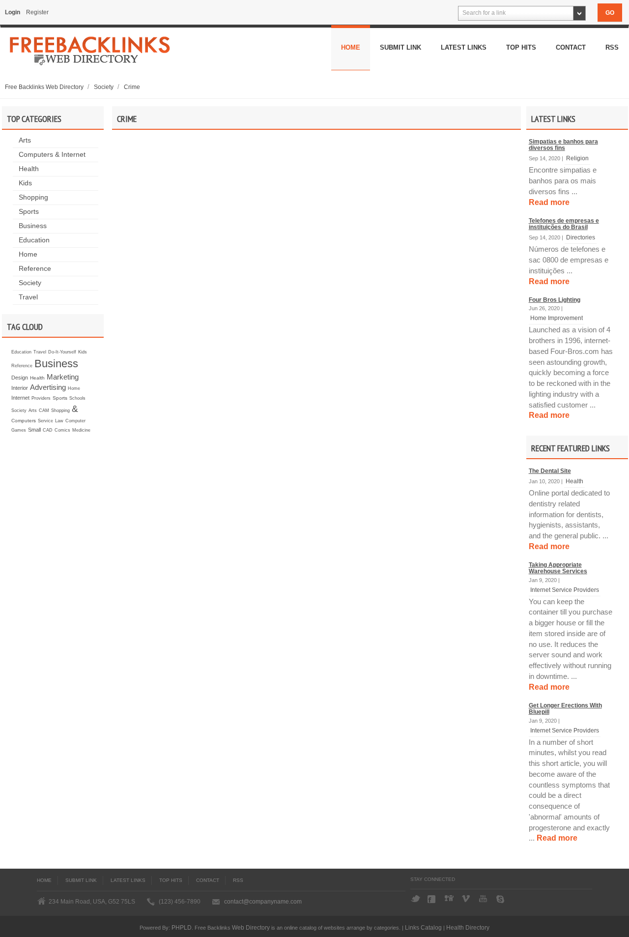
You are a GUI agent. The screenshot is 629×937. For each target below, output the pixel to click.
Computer (75, 420)
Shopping (33, 197)
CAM (44, 410)
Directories (580, 237)
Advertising (48, 387)
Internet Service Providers (564, 589)
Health (29, 169)
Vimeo (467, 899)
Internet (20, 398)
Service (45, 420)
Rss (612, 47)
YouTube (484, 899)
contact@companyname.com (263, 901)
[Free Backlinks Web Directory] (90, 54)
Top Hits (521, 47)
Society (104, 87)
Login (12, 12)
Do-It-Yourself (62, 352)
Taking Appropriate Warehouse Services (558, 568)
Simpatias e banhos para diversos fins (563, 144)
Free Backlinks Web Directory (45, 87)
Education (34, 240)
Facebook (432, 899)
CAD (48, 430)
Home (350, 47)
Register (37, 12)
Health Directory (467, 927)
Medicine (81, 430)
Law (59, 420)
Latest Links (463, 47)
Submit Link (400, 47)
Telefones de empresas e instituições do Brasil (564, 224)
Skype (501, 899)
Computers (23, 420)
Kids (25, 183)
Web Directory (251, 927)
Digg (450, 899)
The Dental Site (550, 471)
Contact (571, 47)
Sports (29, 211)
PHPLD (182, 927)
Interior (19, 388)
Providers (41, 398)
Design (19, 378)
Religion (577, 158)
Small (34, 430)
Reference (35, 268)
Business (33, 226)
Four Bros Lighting (554, 299)
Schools (77, 398)
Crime (132, 87)
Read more (549, 202)
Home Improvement (556, 318)
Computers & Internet (52, 154)
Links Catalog (423, 927)
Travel (28, 297)
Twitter (415, 899)
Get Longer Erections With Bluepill (565, 708)
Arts (25, 140)
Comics (62, 430)
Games (18, 430)
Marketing (63, 377)
